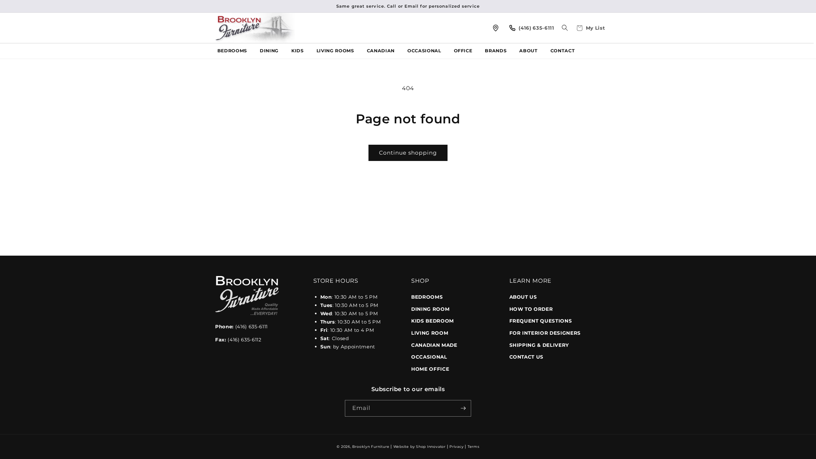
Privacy (456, 446)
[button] (565, 28)
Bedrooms (427, 297)
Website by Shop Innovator (419, 446)
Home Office (430, 369)
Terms (473, 446)
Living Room (429, 333)
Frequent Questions (540, 321)
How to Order (531, 309)
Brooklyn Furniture (370, 446)
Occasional (429, 357)
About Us (523, 297)
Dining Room (430, 309)
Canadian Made (434, 345)
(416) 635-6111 (241, 327)
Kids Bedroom (432, 321)
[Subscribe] (463, 408)
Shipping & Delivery (539, 345)
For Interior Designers (545, 333)
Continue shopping (408, 152)
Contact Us (526, 357)
